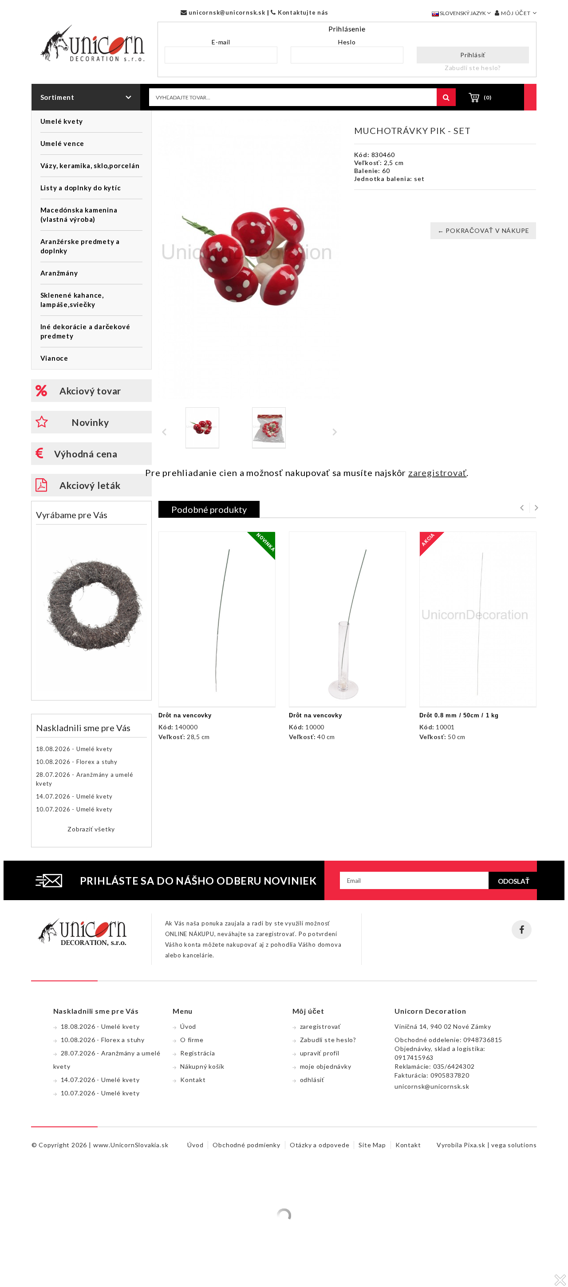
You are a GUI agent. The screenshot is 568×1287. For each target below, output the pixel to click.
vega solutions (513, 1145)
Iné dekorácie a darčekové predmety (85, 331)
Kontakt (193, 1079)
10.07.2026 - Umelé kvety (74, 809)
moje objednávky (325, 1066)
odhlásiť (312, 1079)
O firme (192, 1039)
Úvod (188, 1026)
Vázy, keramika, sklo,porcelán (90, 165)
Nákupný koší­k (202, 1066)
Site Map (372, 1145)
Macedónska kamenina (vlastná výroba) (79, 214)
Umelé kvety (61, 121)
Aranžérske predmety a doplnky (80, 246)
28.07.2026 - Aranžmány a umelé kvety (84, 779)
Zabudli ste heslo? (473, 67)
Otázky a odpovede (320, 1145)
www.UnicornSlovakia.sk (131, 1145)
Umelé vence (62, 143)
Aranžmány (59, 273)
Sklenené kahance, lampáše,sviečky (72, 299)
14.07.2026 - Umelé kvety (74, 796)
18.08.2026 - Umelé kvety (74, 748)
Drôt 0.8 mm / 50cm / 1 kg (459, 715)
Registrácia (197, 1053)
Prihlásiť (472, 55)
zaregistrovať (437, 472)
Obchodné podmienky (246, 1145)
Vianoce (54, 358)
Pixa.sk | (477, 1145)
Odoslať (513, 881)
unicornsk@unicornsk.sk (226, 12)
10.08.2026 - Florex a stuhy (77, 761)
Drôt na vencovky (185, 715)
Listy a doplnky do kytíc (80, 188)
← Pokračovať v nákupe (483, 230)
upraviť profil (319, 1053)
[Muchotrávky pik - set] (202, 428)
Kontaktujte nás (302, 12)
